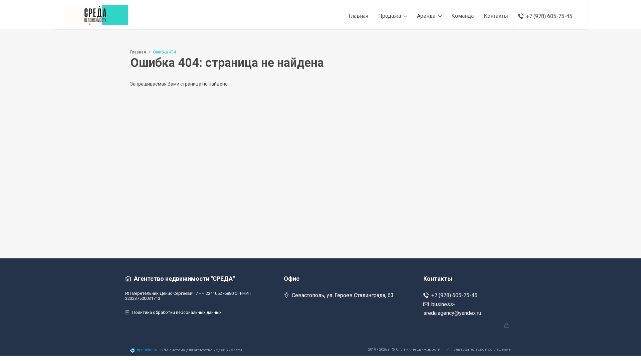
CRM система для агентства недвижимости (201, 350)
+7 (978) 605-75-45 (454, 295)
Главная (138, 52)
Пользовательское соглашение (481, 349)
